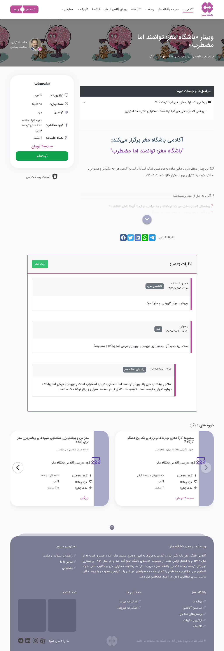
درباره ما (197, 601)
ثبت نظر (40, 264)
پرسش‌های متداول (191, 613)
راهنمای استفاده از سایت (58, 555)
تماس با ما (66, 561)
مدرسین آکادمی (192, 607)
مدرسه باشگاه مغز (168, 9)
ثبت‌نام (42, 156)
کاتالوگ (197, 626)
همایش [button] (68, 9)
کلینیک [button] (83, 9)
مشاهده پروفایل (18, 47)
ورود (16, 9)
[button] (17, 467)
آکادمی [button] (189, 9)
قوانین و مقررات (192, 620)
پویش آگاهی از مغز (116, 9)
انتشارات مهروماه (127, 607)
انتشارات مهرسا (128, 601)
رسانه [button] (150, 9)
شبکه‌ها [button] (96, 9)
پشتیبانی (67, 567)
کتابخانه (135, 9)
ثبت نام (30, 9)
